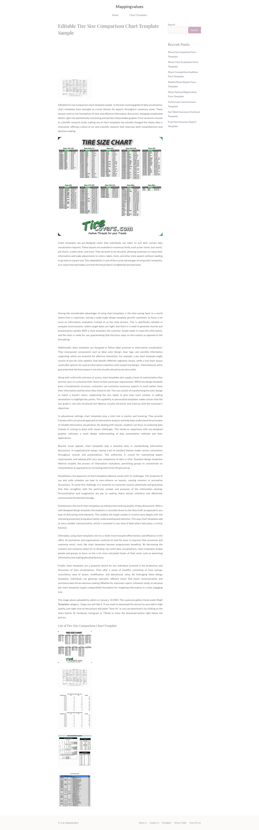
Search (171, 24)
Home (115, 15)
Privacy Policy (180, 822)
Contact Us (154, 822)
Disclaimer (167, 822)
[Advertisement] (110, 58)
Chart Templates (138, 15)
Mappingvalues (129, 6)
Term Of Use (195, 822)
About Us (143, 822)
